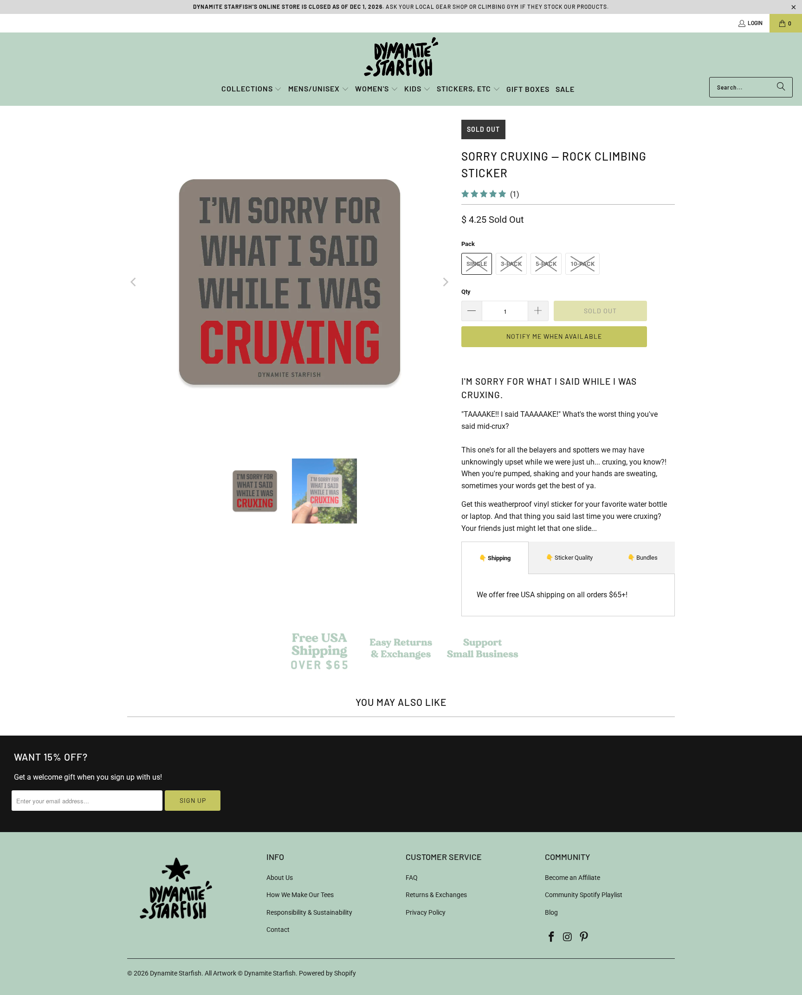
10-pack (582, 263)
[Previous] (134, 282)
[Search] (781, 87)
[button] (251, 89)
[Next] (445, 282)
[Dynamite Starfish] (401, 57)
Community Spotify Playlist (583, 894)
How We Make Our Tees (300, 894)
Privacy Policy (426, 912)
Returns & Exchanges (436, 894)
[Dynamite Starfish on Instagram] (568, 937)
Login (755, 22)
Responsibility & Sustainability (309, 912)
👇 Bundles (642, 557)
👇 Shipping (495, 558)
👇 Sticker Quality (569, 557)
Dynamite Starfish (175, 973)
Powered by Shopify (327, 973)
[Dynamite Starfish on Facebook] (552, 937)
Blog (551, 912)
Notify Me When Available (554, 336)
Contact (278, 929)
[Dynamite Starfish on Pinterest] (584, 937)
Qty (466, 291)
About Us (279, 877)
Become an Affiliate (572, 877)
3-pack (511, 263)
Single (476, 263)
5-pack (546, 263)
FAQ (412, 877)
